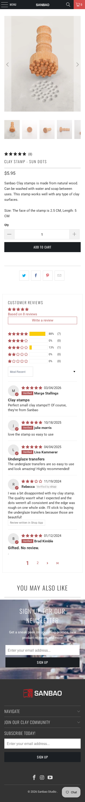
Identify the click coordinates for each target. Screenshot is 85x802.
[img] (32, 388)
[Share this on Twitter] (24, 276)
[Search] (68, 4)
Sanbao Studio (47, 791)
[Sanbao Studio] (42, 4)
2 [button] (38, 563)
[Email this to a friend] (59, 276)
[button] (18, 334)
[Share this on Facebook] (36, 276)
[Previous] (7, 64)
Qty (6, 225)
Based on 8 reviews (22, 314)
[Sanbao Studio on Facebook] (34, 778)
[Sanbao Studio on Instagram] (42, 778)
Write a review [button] (42, 320)
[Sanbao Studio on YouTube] (50, 778)
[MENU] (2, 4)
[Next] (77, 64)
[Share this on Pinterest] (48, 276)
